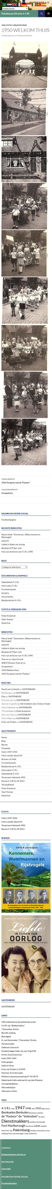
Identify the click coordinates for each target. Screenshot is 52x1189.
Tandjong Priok (6, 1133)
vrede (26, 1133)
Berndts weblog (8, 1033)
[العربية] (4, 4)
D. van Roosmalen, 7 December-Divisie (18, 1040)
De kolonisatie (7, 1043)
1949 (33, 1109)
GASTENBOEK (28, 689)
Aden (43, 1109)
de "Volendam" (28, 1116)
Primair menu (48, 13)
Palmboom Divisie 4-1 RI (15, 13)
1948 (28, 1108)
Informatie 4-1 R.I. (9, 585)
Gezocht (5, 541)
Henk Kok (5, 623)
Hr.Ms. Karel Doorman (11, 1054)
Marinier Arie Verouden (12, 1073)
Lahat (37, 1125)
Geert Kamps (7, 619)
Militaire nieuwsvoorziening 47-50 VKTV (19, 1076)
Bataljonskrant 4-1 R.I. (11, 600)
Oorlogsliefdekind (9, 1083)
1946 (12, 1109)
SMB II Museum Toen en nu (13, 663)
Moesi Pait (5, 1131)
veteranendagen (18, 1133)
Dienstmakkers (15, 1121)
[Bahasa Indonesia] (29, 4)
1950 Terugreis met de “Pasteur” (15, 481)
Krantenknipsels (8, 589)
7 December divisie (10, 1029)
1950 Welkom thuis (10, 670)
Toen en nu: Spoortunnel (12, 659)
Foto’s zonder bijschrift (11, 755)
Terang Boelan (7, 784)
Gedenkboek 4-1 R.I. (10, 582)
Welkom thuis (20, 25)
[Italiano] (34, 4)
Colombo (40, 1113)
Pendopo (33, 1131)
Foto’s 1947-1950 (9, 752)
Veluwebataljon (8, 1087)
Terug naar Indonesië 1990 (13, 777)
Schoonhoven (41, 1131)
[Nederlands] (9, 4)
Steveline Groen (24, 35)
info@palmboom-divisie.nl (13, 1154)
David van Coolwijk (10, 689)
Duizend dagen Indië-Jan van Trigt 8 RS (18, 1051)
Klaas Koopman (8, 615)
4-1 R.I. (6, 1108)
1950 (3, 25)
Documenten (7, 596)
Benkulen (22, 1112)
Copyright (6, 1168)
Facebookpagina (8, 519)
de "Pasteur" (9, 1116)
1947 (20, 1107)
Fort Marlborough (13, 1125)
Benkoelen (8, 1112)
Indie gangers (7, 1062)
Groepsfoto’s (9, 491)
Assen (47, 1109)
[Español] (43, 4)
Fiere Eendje (40, 1122)
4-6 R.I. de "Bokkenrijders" (13, 1025)
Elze (3, 696)
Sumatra (5, 593)
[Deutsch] (24, 4)
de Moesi (41, 1117)
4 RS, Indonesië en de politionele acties (18, 1022)
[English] (14, 4)
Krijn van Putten (8, 722)
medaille (43, 1126)
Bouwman (32, 1113)
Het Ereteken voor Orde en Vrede (35, 703)
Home (4, 737)
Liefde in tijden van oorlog (13, 544)
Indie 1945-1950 (8, 1058)
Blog (3, 741)
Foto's (9, 25)
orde (11, 1131)
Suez (48, 1131)
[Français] (19, 4)
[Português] (39, 4)
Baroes (4, 744)
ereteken (33, 1122)
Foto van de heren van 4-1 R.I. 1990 (17, 551)
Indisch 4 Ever (7, 1065)
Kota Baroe (30, 1126)
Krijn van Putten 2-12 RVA (13, 1069)
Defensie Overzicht (10, 1047)
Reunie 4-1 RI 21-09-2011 (13, 781)
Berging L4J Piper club (11, 548)
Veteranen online (9, 1091)
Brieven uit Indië (8, 759)
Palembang (21, 1130)
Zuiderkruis (33, 1133)
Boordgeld (6, 1036)
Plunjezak (5, 748)
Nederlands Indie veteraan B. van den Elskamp (21, 1080)
